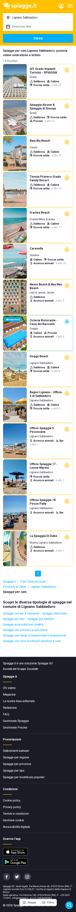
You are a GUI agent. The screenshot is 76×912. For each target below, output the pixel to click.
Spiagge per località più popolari (23, 777)
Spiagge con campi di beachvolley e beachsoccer (35, 635)
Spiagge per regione (16, 757)
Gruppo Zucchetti (27, 668)
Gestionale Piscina (15, 727)
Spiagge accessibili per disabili (23, 624)
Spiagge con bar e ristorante (21, 613)
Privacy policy (12, 807)
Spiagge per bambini (40, 619)
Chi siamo (9, 688)
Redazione (10, 707)
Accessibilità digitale (16, 827)
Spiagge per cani (14, 619)
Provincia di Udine (14, 586)
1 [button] (38, 573)
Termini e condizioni (16, 813)
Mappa (32, 902)
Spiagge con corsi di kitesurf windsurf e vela (32, 641)
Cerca (38, 38)
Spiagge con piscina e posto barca (25, 630)
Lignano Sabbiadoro (43, 586)
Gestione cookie (13, 820)
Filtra (50, 902)
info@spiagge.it (20, 898)
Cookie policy (11, 800)
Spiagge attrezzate (54, 613)
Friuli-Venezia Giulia (33, 581)
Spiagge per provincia (17, 764)
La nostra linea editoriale (19, 701)
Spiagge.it (9, 581)
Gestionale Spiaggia (16, 721)
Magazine (9, 694)
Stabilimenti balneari (16, 751)
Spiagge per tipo (13, 770)
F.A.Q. (6, 714)
